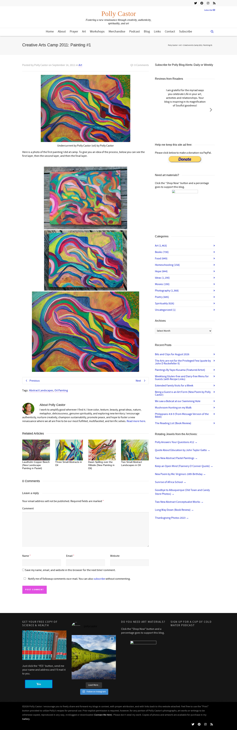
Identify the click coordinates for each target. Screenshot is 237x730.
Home (50, 32)
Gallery (26, 719)
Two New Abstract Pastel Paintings (176, 458)
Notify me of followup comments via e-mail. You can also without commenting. (78, 579)
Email (69, 556)
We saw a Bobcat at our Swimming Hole (177, 401)
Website (115, 556)
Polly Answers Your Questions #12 (176, 442)
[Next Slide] (211, 109)
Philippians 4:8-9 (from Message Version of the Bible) (182, 415)
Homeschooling (167, 265)
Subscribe (208, 10)
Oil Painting (61, 390)
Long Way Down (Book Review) (174, 510)
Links (157, 32)
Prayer (74, 32)
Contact (170, 32)
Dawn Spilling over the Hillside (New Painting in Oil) (101, 465)
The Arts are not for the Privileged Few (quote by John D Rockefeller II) (183, 362)
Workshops (97, 32)
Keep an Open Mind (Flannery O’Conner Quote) (184, 466)
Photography (167, 290)
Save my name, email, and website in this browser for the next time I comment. (70, 570)
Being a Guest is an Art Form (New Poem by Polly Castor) (183, 393)
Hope (161, 271)
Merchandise (117, 32)
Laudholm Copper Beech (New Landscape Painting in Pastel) (36, 465)
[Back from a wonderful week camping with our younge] (94, 657)
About (62, 32)
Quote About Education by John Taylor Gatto (182, 450)
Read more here (136, 421)
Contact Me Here (103, 714)
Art (84, 32)
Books (162, 252)
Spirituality (164, 303)
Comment (28, 508)
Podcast (134, 32)
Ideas (162, 278)
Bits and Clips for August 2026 (172, 354)
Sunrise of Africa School (170, 482)
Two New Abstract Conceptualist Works (179, 502)
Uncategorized (165, 310)
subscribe (99, 579)
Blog (147, 32)
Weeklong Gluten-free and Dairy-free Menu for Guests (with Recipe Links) (182, 378)
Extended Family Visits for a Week (174, 385)
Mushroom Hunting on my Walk (173, 407)
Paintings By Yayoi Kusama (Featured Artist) (180, 370)
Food (161, 258)
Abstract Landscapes (41, 390)
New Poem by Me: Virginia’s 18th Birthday (180, 474)
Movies (162, 284)
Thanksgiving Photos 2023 (172, 518)
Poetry (162, 297)
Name (25, 556)
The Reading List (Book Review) (173, 423)
